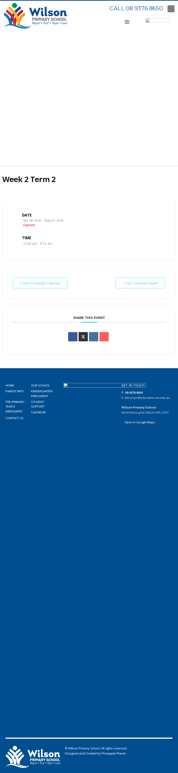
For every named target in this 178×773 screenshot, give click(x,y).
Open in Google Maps (139, 422)
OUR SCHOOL (40, 385)
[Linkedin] (93, 336)
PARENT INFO (15, 391)
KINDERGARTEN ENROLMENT (42, 393)
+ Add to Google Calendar (40, 283)
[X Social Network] (83, 336)
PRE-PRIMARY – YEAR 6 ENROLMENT (16, 407)
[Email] (104, 336)
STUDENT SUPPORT (37, 404)
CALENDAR (38, 412)
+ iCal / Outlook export (140, 283)
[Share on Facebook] (72, 336)
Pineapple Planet (114, 753)
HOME (10, 385)
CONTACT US (14, 418)
